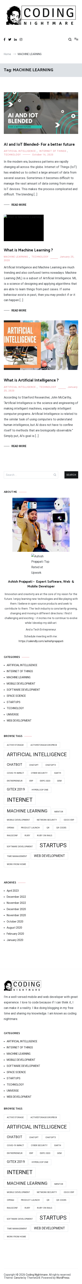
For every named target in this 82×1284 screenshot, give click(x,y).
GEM (59, 781)
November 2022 (16, 902)
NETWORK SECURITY (47, 820)
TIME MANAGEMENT (17, 856)
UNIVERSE (13, 714)
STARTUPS (13, 702)
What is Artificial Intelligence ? (31, 380)
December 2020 (16, 909)
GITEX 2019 (16, 789)
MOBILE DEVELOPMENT (21, 683)
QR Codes (61, 827)
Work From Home (16, 864)
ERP (31, 781)
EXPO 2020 (45, 781)
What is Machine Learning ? (28, 250)
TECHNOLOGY (12, 154)
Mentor (58, 811)
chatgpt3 (50, 765)
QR (48, 827)
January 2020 (15, 940)
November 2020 (16, 915)
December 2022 (16, 896)
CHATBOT (14, 764)
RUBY (27, 835)
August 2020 (14, 927)
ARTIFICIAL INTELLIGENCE (20, 151)
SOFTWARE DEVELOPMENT (23, 689)
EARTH (57, 773)
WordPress (62, 1277)
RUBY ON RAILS (44, 835)
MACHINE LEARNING (16, 256)
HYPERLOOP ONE (40, 790)
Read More (18, 204)
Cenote (18, 1277)
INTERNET (20, 800)
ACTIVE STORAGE (15, 745)
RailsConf (12, 835)
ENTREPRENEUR (15, 781)
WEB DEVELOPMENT (19, 720)
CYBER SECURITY (39, 773)
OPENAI (10, 827)
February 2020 (15, 933)
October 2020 (15, 921)
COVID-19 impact (15, 773)
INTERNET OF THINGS (52, 151)
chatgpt (34, 765)
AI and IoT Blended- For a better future (39, 144)
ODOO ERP (69, 820)
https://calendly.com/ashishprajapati (41, 641)
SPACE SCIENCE (16, 695)
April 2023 (13, 890)
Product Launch (30, 827)
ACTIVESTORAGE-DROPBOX (44, 745)
